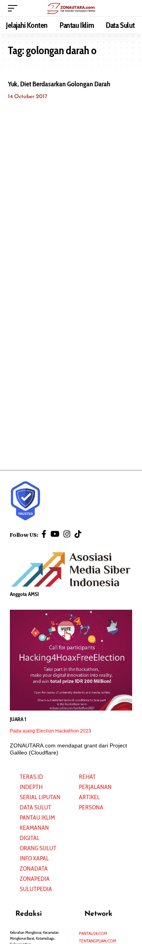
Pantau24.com (93, 933)
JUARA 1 (18, 719)
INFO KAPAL (34, 858)
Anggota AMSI (24, 594)
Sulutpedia (36, 889)
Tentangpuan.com (97, 941)
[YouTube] (55, 533)
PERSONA (91, 807)
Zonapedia (35, 878)
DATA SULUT (35, 807)
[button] (14, 8)
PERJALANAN (95, 787)
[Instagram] (67, 533)
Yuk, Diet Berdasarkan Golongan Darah (59, 84)
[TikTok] (78, 533)
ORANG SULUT (38, 848)
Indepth (31, 787)
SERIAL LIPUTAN (40, 797)
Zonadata (34, 868)
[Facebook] (44, 533)
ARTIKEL (89, 797)
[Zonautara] (71, 8)
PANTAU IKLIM (37, 817)
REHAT (87, 776)
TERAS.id (31, 776)
